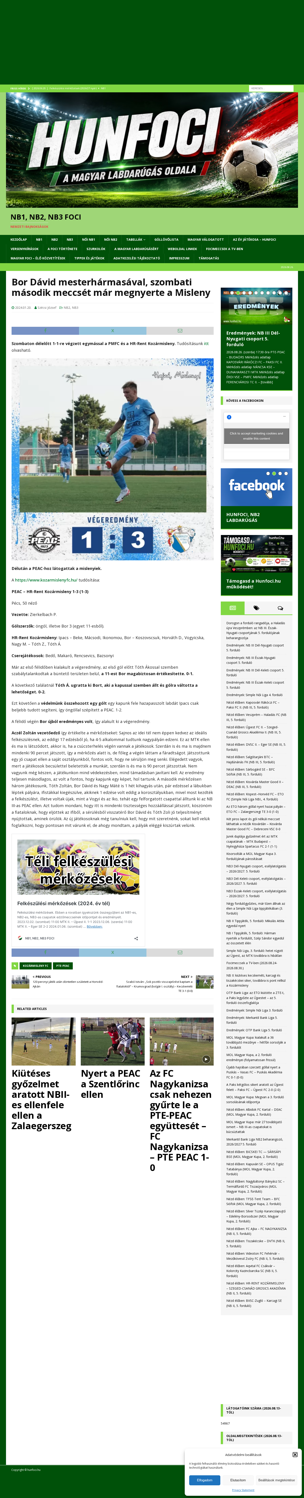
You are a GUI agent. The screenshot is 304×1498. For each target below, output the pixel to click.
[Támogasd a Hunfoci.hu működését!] (256, 553)
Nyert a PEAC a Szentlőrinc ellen (110, 1083)
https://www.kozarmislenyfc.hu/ (46, 580)
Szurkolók (96, 249)
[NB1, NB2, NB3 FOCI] (152, 205)
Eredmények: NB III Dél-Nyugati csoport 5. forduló (253, 338)
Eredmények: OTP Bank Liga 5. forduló (254, 1030)
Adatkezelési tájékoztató (136, 258)
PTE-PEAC (62, 966)
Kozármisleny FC (35, 966)
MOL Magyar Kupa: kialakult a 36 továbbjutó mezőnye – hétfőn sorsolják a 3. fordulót (256, 1042)
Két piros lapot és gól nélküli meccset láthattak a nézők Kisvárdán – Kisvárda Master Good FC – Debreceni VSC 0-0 (254, 824)
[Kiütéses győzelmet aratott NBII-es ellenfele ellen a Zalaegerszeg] (44, 1042)
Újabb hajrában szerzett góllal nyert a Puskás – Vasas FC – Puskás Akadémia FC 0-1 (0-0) (254, 1072)
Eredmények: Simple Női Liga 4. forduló (254, 695)
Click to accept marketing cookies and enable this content (256, 436)
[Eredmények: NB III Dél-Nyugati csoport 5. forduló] (256, 306)
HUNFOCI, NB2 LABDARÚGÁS (242, 517)
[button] (295, 1454)
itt (206, 343)
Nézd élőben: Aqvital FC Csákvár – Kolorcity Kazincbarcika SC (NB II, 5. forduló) (252, 1271)
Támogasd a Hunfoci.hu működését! (253, 584)
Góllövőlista (166, 239)
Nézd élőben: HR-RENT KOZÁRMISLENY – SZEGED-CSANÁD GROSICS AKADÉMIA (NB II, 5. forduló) (256, 1288)
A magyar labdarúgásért (136, 249)
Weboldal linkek (182, 249)
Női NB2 (110, 239)
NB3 (70, 239)
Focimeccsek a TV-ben (224, 249)
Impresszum (179, 258)
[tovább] (267, 382)
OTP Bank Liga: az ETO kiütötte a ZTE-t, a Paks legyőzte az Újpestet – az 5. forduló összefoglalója (255, 998)
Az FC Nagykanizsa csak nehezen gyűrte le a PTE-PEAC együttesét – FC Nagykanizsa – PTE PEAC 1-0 (181, 1120)
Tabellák (134, 239)
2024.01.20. (23, 307)
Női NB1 (88, 239)
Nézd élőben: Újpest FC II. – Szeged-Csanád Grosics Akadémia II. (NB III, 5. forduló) (253, 732)
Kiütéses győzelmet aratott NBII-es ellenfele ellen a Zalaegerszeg (41, 1099)
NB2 (54, 239)
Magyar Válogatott (206, 239)
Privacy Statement (243, 1490)
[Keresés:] (271, 88)
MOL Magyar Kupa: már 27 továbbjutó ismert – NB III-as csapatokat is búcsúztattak (254, 1127)
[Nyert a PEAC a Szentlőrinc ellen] (113, 1042)
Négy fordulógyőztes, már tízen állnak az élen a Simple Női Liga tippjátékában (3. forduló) (255, 908)
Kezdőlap (18, 239)
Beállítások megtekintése (276, 1480)
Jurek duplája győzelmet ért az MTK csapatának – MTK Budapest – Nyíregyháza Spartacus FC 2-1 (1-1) (252, 841)
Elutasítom (238, 1480)
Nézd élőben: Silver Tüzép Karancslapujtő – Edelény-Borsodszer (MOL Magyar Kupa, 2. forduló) (256, 1216)
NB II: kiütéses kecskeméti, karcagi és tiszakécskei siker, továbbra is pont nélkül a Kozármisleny (256, 980)
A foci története (62, 249)
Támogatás (209, 258)
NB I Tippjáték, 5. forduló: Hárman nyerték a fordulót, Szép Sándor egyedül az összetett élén (255, 938)
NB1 (39, 239)
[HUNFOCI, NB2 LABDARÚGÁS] (256, 487)
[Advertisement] (139, 48)
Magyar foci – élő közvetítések (38, 258)
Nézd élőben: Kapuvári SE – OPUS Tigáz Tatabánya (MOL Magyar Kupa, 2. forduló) (255, 1169)
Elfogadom (205, 1480)
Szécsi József (47, 307)
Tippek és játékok (89, 258)
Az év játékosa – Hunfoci (254, 239)
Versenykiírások (25, 249)
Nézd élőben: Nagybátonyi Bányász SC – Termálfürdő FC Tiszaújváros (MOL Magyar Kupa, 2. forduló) (255, 1186)
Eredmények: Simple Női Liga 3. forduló (254, 1010)
